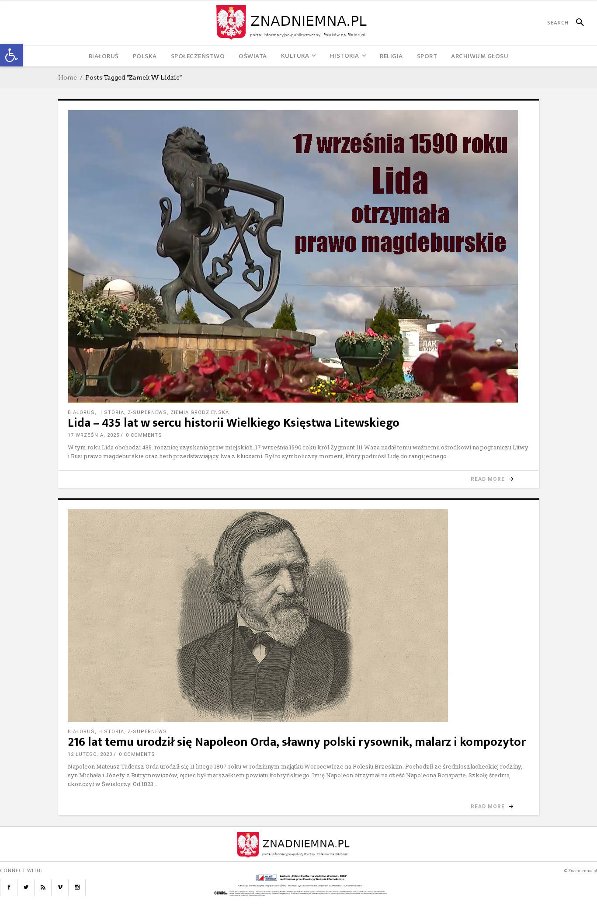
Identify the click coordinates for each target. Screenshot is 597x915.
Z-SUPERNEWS (147, 412)
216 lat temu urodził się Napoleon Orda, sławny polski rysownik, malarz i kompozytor (297, 742)
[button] (11, 55)
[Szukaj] (576, 23)
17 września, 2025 (93, 435)
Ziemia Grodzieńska (199, 412)
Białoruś (81, 412)
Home (67, 77)
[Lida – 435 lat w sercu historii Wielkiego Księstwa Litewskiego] (298, 256)
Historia (111, 412)
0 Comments (144, 435)
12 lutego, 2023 (90, 754)
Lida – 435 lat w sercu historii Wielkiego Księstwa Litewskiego (233, 423)
